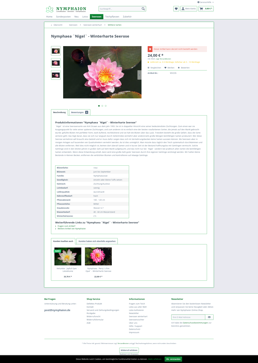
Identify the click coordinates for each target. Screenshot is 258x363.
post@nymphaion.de (57, 310)
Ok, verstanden (173, 359)
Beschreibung (59, 112)
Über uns (133, 323)
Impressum (134, 332)
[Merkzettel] (176, 8)
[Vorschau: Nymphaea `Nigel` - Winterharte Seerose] (55, 51)
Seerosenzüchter (136, 319)
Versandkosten (123, 343)
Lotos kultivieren (136, 310)
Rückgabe (91, 313)
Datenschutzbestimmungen (195, 322)
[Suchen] (143, 8)
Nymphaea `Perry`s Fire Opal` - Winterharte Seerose (98, 269)
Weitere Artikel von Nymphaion (71, 228)
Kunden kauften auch (63, 241)
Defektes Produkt (94, 303)
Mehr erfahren (154, 359)
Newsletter (134, 313)
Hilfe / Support (135, 326)
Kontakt (90, 307)
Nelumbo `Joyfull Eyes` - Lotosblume (68, 269)
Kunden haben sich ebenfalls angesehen (97, 241)
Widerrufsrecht (93, 316)
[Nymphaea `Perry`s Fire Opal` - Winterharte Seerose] (98, 256)
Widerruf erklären (129, 350)
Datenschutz (134, 329)
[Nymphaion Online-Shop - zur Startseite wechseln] (66, 9)
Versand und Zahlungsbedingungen (103, 310)
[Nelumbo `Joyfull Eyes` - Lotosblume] (68, 256)
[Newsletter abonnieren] (209, 317)
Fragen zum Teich (137, 303)
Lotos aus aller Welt (138, 307)
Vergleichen (155, 67)
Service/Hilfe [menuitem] (205, 2)
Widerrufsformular (95, 319)
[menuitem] (122, 8)
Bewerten (185, 67)
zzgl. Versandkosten (163, 59)
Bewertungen (79, 112)
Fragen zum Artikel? (66, 226)
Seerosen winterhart (138, 316)
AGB (88, 323)
